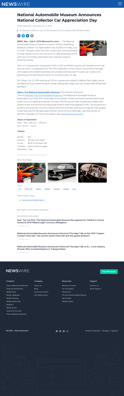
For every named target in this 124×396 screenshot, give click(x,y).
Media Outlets (68, 301)
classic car (28, 189)
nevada (66, 189)
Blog (36, 289)
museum (57, 189)
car (20, 189)
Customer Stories (41, 292)
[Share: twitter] (23, 35)
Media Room (11, 308)
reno (74, 189)
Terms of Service (92, 331)
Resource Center (69, 286)
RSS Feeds (66, 298)
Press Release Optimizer (16, 314)
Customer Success (14, 311)
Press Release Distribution (17, 286)
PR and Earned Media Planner (74, 295)
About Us (38, 286)
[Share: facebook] (19, 35)
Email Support (95, 289)
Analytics (10, 304)
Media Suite (11, 292)
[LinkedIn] (64, 331)
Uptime (114, 331)
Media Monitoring (13, 301)
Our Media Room (41, 295)
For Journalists (68, 289)
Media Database (13, 295)
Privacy (105, 331)
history (38, 189)
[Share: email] (32, 35)
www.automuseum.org (72, 114)
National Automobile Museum (33, 200)
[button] (120, 3)
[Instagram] (67, 331)
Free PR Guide (109, 272)
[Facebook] (57, 331)
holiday (47, 189)
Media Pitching (12, 298)
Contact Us (94, 286)
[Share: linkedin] (27, 35)
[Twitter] (60, 331)
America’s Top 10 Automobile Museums (43, 95)
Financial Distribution (14, 289)
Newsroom (66, 292)
